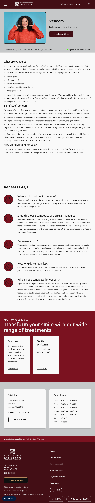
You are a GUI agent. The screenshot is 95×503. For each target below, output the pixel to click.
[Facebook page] (52, 490)
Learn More (13, 368)
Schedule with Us (61, 34)
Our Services (55, 457)
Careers (31, 494)
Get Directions (19, 419)
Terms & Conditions (21, 494)
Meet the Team (56, 464)
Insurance (54, 483)
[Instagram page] (59, 490)
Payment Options (57, 476)
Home (52, 451)
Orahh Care (39, 494)
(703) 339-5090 (46, 50)
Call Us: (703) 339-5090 (70, 4)
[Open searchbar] (89, 4)
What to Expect (56, 470)
